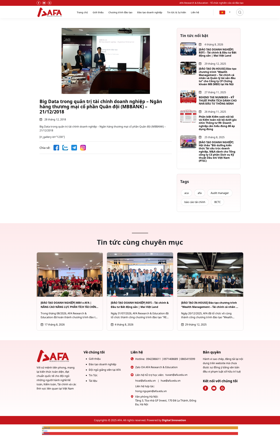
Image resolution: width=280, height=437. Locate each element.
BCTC (217, 202)
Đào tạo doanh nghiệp (149, 12)
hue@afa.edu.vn (171, 380)
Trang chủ (82, 12)
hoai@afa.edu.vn (145, 380)
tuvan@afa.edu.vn (176, 375)
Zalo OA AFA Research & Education (156, 367)
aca (186, 193)
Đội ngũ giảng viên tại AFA (105, 370)
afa (200, 193)
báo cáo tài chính (194, 202)
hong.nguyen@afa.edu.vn (151, 391)
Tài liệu (93, 381)
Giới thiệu (98, 12)
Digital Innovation (174, 420)
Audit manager (220, 193)
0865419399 (188, 359)
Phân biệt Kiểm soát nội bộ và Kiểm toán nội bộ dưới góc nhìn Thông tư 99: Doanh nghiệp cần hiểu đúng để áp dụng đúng (218, 123)
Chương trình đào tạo (120, 12)
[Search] (239, 12)
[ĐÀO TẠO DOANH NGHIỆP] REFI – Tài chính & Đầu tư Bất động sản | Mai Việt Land (217, 52)
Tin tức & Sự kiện (176, 12)
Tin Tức (93, 375)
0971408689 (170, 359)
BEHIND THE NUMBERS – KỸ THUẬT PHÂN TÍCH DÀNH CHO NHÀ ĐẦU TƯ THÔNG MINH (218, 100)
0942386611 (153, 359)
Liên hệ (195, 12)
